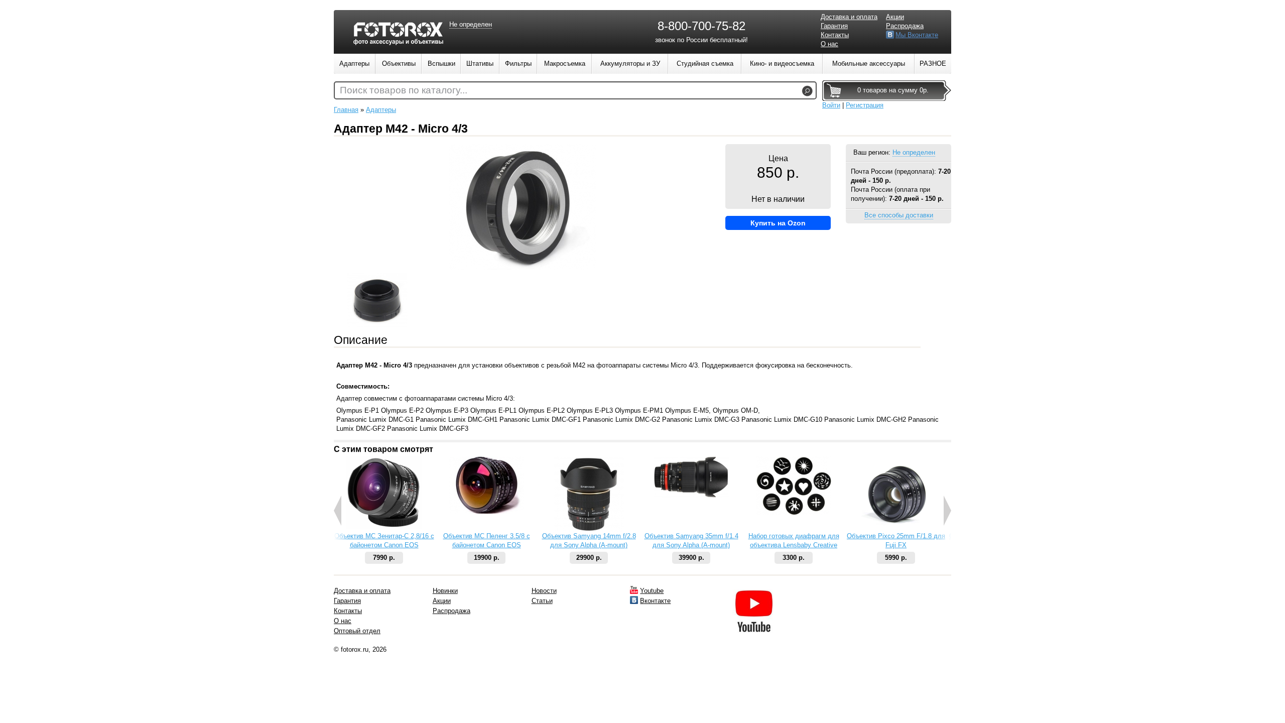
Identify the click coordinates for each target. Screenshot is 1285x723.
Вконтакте (655, 601)
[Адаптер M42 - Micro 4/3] (522, 267)
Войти (831, 105)
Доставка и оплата (849, 17)
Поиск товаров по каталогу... (403, 90)
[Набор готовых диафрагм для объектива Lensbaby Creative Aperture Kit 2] (793, 513)
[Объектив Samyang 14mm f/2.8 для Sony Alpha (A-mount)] (589, 529)
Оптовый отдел (357, 631)
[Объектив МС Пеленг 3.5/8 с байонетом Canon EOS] (486, 511)
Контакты (835, 35)
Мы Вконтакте (916, 35)
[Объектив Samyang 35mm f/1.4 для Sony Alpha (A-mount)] (691, 495)
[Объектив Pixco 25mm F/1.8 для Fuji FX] (896, 529)
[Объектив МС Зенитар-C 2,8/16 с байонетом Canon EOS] (384, 526)
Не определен (913, 152)
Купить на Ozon (778, 223)
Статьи (542, 601)
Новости (544, 590)
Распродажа (905, 26)
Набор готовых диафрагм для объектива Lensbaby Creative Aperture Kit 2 (793, 545)
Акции (895, 17)
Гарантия (834, 26)
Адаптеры (381, 109)
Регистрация (864, 105)
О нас (829, 44)
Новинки (445, 590)
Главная (346, 109)
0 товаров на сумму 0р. (893, 90)
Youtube (652, 590)
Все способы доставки (898, 215)
